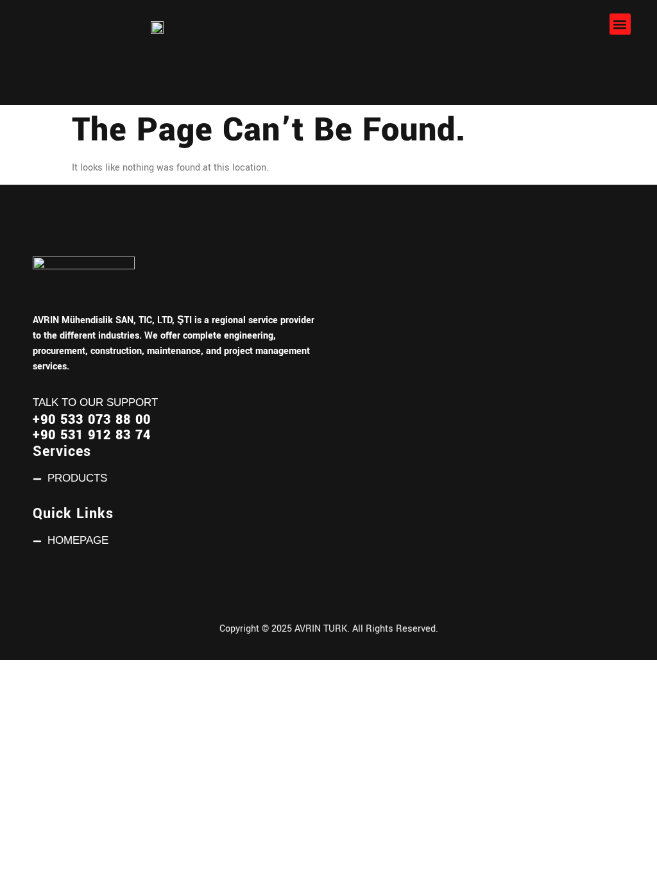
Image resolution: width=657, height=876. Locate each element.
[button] (620, 24)
